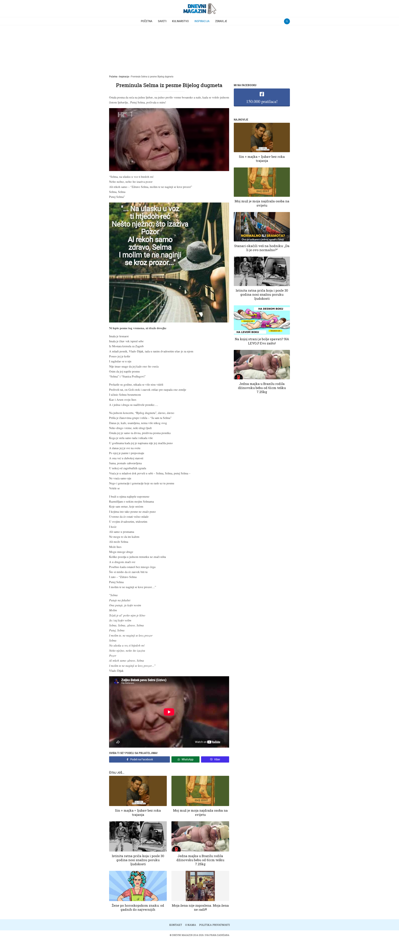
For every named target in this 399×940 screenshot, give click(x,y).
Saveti (162, 21)
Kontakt (175, 924)
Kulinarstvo (180, 21)
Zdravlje (221, 21)
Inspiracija (201, 21)
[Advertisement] (199, 48)
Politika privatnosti (214, 924)
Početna (146, 21)
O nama (190, 924)
